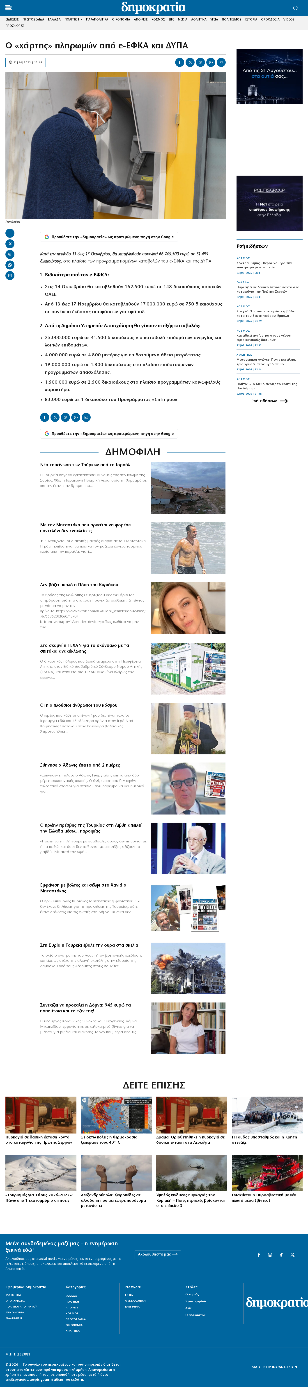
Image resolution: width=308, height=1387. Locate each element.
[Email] (221, 62)
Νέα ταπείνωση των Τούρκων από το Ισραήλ (85, 465)
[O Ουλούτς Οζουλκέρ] (188, 848)
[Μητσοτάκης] (188, 548)
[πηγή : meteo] (116, 1115)
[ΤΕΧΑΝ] (188, 669)
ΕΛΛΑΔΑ (243, 282)
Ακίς (188, 1308)
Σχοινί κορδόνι (196, 1301)
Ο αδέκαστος (195, 1315)
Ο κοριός (192, 1294)
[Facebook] (179, 62)
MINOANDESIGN (282, 1367)
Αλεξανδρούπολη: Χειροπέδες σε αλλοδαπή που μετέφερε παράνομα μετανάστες (113, 1200)
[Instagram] (270, 1255)
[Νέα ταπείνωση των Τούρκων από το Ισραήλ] (188, 488)
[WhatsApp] (210, 62)
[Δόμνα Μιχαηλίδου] (188, 1028)
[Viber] (200, 62)
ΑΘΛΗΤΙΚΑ (244, 355)
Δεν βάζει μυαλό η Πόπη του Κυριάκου (79, 585)
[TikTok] (281, 1255)
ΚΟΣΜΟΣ (243, 258)
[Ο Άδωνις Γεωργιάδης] (188, 788)
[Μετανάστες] (267, 1115)
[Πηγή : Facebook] (188, 608)
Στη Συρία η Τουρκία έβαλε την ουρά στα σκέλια (89, 945)
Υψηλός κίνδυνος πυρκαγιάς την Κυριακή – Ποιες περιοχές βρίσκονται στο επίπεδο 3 (190, 1200)
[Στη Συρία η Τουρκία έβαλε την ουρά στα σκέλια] (188, 968)
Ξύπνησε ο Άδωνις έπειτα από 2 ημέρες (80, 765)
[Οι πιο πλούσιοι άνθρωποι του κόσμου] (188, 728)
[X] (190, 62)
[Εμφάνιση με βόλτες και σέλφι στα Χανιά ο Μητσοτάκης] (188, 908)
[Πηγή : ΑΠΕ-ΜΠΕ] (40, 1115)
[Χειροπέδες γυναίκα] (116, 1173)
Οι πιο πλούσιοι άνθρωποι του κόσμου (78, 705)
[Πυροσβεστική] (267, 1173)
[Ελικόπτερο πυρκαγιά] (191, 1173)
